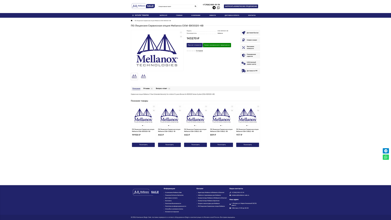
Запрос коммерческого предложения (217, 45)
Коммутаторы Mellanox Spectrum (209, 200)
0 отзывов (199, 51)
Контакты (168, 200)
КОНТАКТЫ (252, 15)
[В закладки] (181, 32)
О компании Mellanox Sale (173, 192)
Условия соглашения (172, 211)
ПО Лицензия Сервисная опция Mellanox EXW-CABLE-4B (247, 130)
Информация (169, 189)
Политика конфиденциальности (175, 206)
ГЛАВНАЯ (179, 15)
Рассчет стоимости (194, 45)
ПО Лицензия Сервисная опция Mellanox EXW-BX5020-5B (143, 130)
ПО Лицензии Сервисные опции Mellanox (211, 206)
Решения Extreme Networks (174, 195)
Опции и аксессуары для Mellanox (209, 203)
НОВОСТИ (212, 15)
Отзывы (147, 88)
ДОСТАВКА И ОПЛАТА (232, 15)
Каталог (200, 189)
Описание (136, 88)
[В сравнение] (181, 36)
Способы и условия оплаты (174, 209)
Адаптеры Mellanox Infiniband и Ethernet (211, 192)
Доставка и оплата (171, 198)
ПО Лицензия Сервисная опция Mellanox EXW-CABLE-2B (195, 130)
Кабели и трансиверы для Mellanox (209, 195)
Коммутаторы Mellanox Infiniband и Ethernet (212, 198)
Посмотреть (143, 145)
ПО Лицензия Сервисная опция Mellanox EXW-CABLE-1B (169, 130)
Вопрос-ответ (163, 88)
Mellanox (220, 33)
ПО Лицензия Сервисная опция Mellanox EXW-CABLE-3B (221, 130)
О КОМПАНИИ (195, 15)
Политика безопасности (173, 203)
